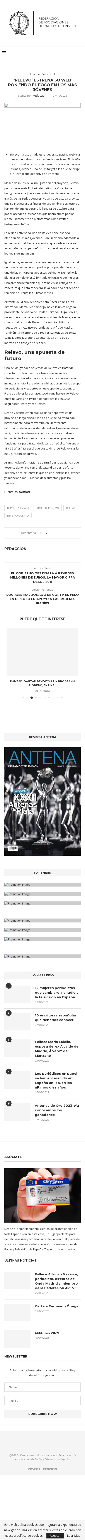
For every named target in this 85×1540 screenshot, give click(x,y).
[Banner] (42, 903)
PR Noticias (22, 492)
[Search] (80, 52)
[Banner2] (42, 894)
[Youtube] (50, 1440)
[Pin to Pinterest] (62, 533)
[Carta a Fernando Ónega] (17, 1312)
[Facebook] (34, 1440)
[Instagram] (45, 1440)
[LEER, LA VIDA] (17, 1339)
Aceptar (55, 1535)
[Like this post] (49, 533)
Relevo (70, 508)
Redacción (39, 95)
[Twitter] (40, 1440)
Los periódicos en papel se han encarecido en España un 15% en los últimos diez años (56, 1080)
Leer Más (73, 1535)
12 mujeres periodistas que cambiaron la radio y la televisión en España (56, 992)
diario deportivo (47, 508)
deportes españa (18, 508)
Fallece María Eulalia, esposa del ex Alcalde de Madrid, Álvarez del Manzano (56, 1049)
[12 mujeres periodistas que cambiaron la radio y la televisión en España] (17, 994)
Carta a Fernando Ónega (56, 1306)
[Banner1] (42, 885)
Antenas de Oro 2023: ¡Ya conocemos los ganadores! (57, 1110)
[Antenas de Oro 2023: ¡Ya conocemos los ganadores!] (17, 1112)
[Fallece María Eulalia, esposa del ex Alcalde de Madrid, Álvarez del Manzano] (17, 1048)
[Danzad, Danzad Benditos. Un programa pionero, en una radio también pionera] (42, 652)
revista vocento (18, 515)
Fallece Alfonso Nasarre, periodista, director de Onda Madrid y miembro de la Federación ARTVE (56, 1281)
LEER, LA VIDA (47, 1333)
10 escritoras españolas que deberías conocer (56, 1017)
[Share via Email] (66, 533)
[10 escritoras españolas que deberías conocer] (17, 1021)
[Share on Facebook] (54, 533)
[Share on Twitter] (58, 533)
